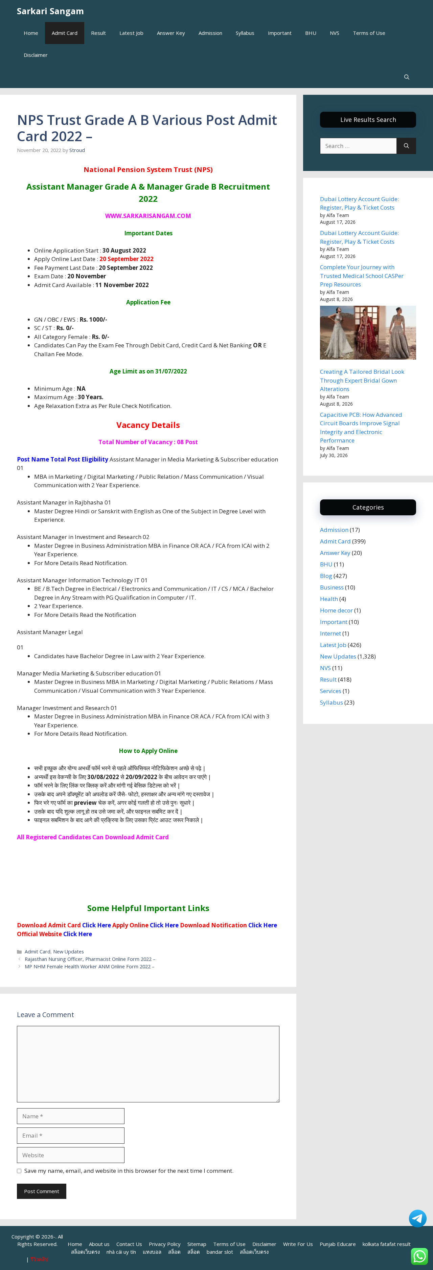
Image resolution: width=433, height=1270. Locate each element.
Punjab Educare (338, 1244)
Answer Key (171, 32)
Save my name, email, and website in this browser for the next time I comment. (128, 1171)
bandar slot (220, 1251)
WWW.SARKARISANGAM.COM (148, 216)
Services (330, 691)
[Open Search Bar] (406, 77)
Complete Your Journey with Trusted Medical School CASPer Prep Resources (362, 275)
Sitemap (196, 1244)
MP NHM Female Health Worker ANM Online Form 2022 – (90, 966)
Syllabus (245, 32)
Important (280, 32)
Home (31, 32)
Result (98, 32)
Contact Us (129, 1244)
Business (332, 587)
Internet (330, 633)
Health (329, 599)
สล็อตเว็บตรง (85, 1251)
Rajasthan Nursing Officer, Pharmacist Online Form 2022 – (90, 959)
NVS (334, 32)
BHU (310, 32)
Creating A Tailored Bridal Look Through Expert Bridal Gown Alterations (362, 380)
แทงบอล (152, 1251)
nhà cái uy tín (121, 1251)
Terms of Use (369, 32)
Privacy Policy (165, 1244)
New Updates (68, 951)
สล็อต (174, 1251)
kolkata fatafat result (387, 1244)
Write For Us (298, 1244)
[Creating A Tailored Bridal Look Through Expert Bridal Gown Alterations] (368, 334)
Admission (210, 32)
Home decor (336, 610)
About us (99, 1244)
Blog (326, 576)
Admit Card (64, 32)
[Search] (406, 146)
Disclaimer (36, 54)
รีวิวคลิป (39, 1259)
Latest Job (131, 32)
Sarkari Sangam (50, 11)
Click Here (96, 925)
